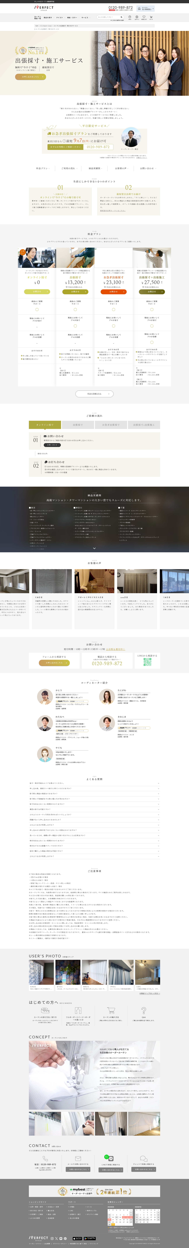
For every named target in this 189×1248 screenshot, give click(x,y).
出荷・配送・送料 (36, 1207)
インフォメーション (46, 26)
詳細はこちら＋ (141, 157)
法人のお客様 (74, 1218)
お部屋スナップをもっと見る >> (150, 993)
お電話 (72, 1207)
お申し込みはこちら (30, 77)
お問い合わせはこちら (78, 1169)
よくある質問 (35, 1218)
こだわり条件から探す (118, 20)
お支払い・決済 (53, 1207)
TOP (36, 26)
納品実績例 (94, 168)
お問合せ (37, 292)
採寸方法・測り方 (36, 1210)
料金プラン (42, 168)
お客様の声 (121, 168)
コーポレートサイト (35, 1244)
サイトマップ (94, 1244)
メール (89, 1207)
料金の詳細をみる (75, 287)
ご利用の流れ (68, 168)
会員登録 (51, 1218)
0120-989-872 (107, 664)
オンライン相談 (92, 1214)
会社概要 (47, 1244)
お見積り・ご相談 (36, 1214)
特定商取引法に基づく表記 (78, 1244)
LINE (71, 1210)
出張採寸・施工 (75, 1214)
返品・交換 (52, 1214)
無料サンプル (92, 1210)
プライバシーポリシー (60, 1244)
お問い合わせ (147, 168)
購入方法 (51, 1210)
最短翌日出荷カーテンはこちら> (113, 211)
